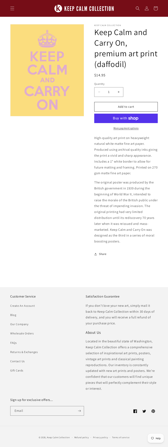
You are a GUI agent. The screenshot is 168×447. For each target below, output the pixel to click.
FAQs (13, 343)
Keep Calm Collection (58, 437)
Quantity (99, 84)
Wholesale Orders (22, 333)
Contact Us (17, 361)
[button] (12, 8)
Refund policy (81, 437)
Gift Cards (16, 370)
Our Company (19, 324)
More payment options (126, 128)
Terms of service (120, 437)
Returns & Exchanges (24, 352)
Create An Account (22, 306)
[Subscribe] (79, 411)
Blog (13, 315)
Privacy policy (100, 437)
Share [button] (103, 254)
